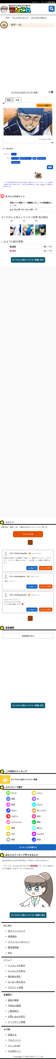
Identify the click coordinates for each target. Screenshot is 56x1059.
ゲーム (14, 793)
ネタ (13, 834)
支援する (12, 1035)
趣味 (39, 822)
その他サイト (14, 1051)
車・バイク (41, 810)
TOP (7, 18)
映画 (13, 804)
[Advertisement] (28, 59)
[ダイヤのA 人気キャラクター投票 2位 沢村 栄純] (15, 230)
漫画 (34, 158)
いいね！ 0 (32, 568)
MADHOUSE (41, 158)
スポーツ (14, 816)
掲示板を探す (14, 976)
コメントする (28, 534)
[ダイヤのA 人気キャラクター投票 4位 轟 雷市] (40, 230)
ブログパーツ (14, 1040)
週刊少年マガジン (25, 158)
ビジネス (40, 834)
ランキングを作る (16, 971)
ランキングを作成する (28, 847)
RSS (10, 953)
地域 (39, 839)
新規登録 (34, 866)
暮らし (39, 828)
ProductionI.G (16, 162)
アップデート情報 (16, 1022)
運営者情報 (13, 947)
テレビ (39, 804)
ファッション (16, 822)
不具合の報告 (14, 1005)
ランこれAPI (14, 1046)
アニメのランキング (20, 18)
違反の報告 (13, 1000)
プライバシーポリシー (19, 942)
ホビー (14, 810)
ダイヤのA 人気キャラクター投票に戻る (28, 260)
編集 (50, 167)
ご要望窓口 (13, 1011)
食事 (13, 828)
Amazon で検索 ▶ (44, 105)
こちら (42, 184)
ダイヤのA (15, 158)
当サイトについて (16, 931)
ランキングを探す (16, 965)
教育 (13, 839)
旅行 (39, 816)
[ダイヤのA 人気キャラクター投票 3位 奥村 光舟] (28, 230)
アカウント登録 (15, 987)
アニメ (14, 154)
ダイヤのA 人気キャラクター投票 (24, 92)
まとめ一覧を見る (16, 982)
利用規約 (12, 936)
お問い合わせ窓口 (16, 1016)
